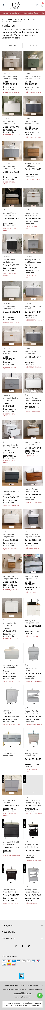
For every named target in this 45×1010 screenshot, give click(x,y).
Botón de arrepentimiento (23, 994)
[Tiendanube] (22, 997)
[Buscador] (37, 5)
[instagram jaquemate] (16, 946)
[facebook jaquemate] (22, 946)
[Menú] (4, 5)
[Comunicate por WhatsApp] (40, 995)
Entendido (35, 1005)
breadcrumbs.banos (16, 19)
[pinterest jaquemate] (29, 946)
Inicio (4, 19)
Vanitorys (31, 19)
